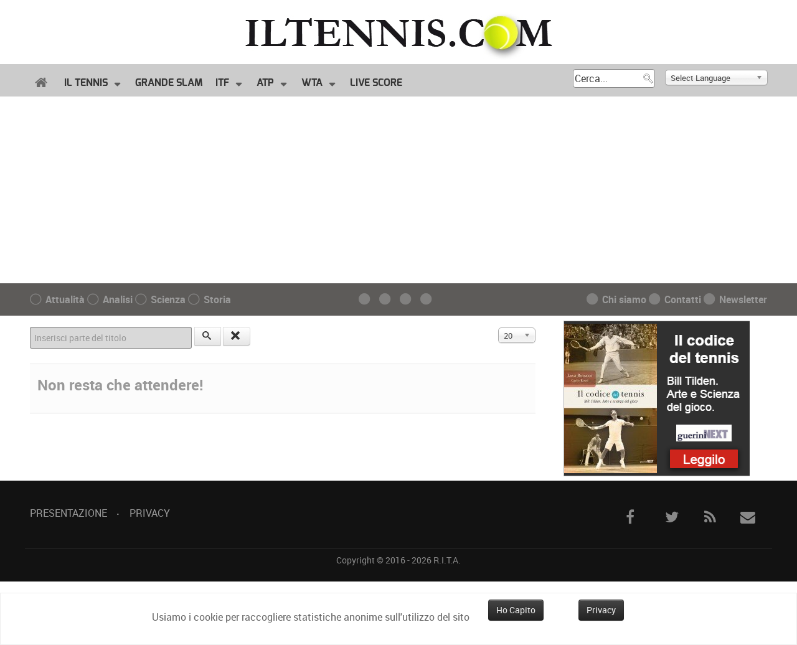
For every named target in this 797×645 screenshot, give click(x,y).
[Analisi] (388, 299)
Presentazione (68, 513)
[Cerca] (208, 336)
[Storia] (429, 299)
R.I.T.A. (447, 560)
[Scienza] (409, 299)
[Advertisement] (398, 190)
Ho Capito (515, 610)
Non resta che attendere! (120, 385)
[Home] (43, 82)
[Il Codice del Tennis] (656, 397)
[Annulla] (236, 336)
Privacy (150, 513)
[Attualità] (368, 299)
